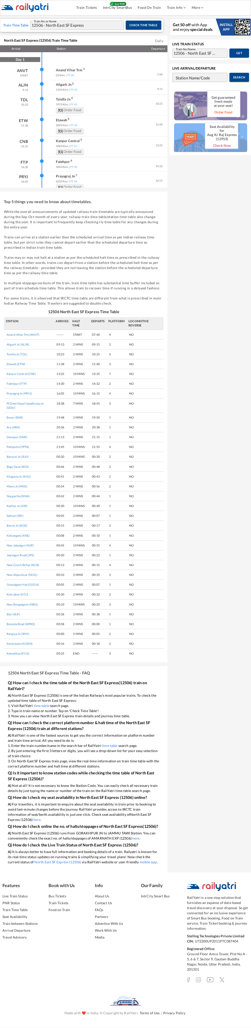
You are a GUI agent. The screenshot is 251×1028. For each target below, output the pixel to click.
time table (41, 706)
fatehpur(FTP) (17, 383)
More (196, 7)
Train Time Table (15, 910)
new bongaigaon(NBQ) (22, 604)
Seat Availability (14, 917)
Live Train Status (15, 896)
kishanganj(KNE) (18, 535)
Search (239, 77)
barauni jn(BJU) (18, 456)
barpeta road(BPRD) (21, 624)
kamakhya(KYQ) (18, 653)
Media (100, 937)
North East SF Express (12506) (57, 862)
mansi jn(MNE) (17, 486)
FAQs (99, 910)
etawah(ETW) (16, 364)
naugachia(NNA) (18, 496)
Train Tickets (86, 7)
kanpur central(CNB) (21, 374)
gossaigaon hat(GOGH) (23, 584)
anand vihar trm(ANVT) (23, 334)
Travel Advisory (14, 937)
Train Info (175, 7)
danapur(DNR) (17, 437)
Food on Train (59, 910)
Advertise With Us (109, 923)
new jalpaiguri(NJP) (20, 545)
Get (239, 53)
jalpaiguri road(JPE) (20, 555)
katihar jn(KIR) (17, 506)
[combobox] (72, 25)
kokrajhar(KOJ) (17, 594)
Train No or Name (45, 21)
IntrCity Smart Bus (155, 896)
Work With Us (106, 930)
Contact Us (103, 903)
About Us (102, 896)
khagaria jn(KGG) (19, 476)
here (36, 819)
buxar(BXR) (15, 417)
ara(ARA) (13, 427)
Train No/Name (186, 48)
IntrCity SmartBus (117, 7)
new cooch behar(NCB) (23, 565)
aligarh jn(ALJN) (18, 344)
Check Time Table (143, 25)
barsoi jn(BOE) (17, 525)
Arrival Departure (16, 930)
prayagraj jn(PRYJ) (19, 393)
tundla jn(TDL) (17, 354)
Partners (101, 917)
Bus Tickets (57, 896)
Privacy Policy (174, 1013)
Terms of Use (150, 1013)
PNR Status (11, 903)
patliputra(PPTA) (18, 447)
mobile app (148, 862)
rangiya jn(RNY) (18, 634)
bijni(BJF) (13, 614)
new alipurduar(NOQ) (22, 575)
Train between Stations (20, 923)
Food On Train (149, 7)
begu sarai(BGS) (18, 467)
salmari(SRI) (15, 516)
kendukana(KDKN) (20, 643)
